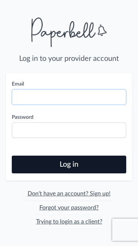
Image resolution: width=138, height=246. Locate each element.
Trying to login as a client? (69, 222)
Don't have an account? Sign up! (69, 194)
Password (22, 117)
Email (18, 84)
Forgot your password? (69, 208)
